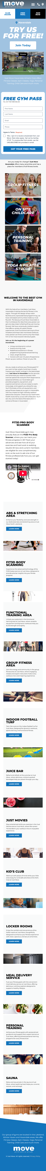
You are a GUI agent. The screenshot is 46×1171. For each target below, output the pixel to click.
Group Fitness (23, 185)
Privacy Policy (35, 1156)
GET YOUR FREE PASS (23, 149)
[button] (33, 4)
